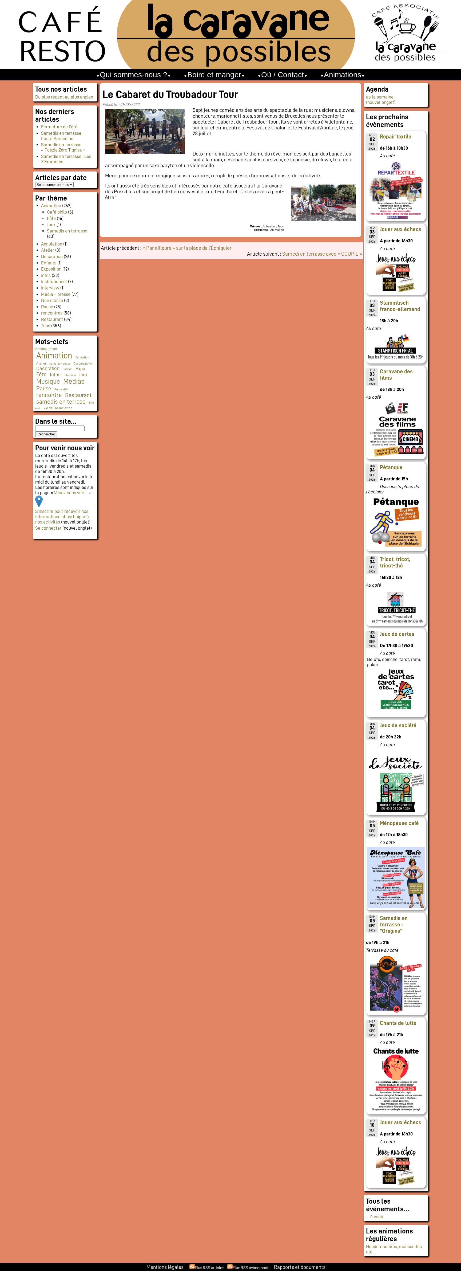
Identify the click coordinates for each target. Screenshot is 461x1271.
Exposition (51, 269)
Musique (48, 381)
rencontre (49, 395)
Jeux (51, 224)
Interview (50, 287)
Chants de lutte (398, 1023)
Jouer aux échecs (400, 229)
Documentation (83, 363)
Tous (45, 325)
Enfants (48, 262)
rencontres (51, 312)
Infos (55, 374)
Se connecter (48, 528)
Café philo (57, 212)
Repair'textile (395, 137)
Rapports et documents (299, 1267)
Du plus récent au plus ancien (64, 97)
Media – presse (55, 294)
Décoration (52, 256)
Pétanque (391, 467)
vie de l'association (58, 408)
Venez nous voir (69, 492)
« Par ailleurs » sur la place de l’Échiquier (187, 248)
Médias (73, 381)
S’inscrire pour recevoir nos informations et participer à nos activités (62, 516)
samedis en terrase (61, 402)
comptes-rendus (59, 363)
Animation (51, 205)
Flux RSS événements (251, 1268)
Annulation (51, 244)
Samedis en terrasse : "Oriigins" (394, 924)
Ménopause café (399, 823)
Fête (51, 218)
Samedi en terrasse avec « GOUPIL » (322, 253)
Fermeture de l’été (59, 126)
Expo (80, 368)
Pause (47, 306)
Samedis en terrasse (67, 230)
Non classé (52, 300)
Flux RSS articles (209, 1268)
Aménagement (46, 348)
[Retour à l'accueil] (230, 34)
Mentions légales (165, 1267)
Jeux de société (398, 725)
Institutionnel (54, 281)
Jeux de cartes (397, 634)
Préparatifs (61, 389)
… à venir (374, 1216)
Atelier (47, 250)
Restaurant (52, 319)
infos (46, 275)
